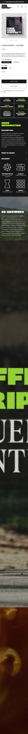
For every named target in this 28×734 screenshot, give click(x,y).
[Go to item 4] (17, 40)
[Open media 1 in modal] (23, 15)
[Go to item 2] (13, 40)
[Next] (26, 2)
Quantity (3, 71)
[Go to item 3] (15, 40)
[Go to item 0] (11, 40)
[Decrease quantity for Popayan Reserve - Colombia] (3, 75)
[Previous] (2, 2)
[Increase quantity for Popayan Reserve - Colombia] (9, 75)
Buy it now (14, 86)
